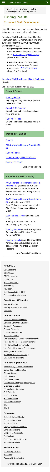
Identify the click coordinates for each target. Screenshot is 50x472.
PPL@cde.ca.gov (29, 68)
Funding (32, 9)
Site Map (17, 451)
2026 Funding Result (15, 215)
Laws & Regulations (12, 429)
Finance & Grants (20, 9)
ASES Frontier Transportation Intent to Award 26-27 (23, 184)
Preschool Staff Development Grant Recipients (23, 80)
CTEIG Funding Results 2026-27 (21, 157)
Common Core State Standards (16, 322)
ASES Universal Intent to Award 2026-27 (23, 146)
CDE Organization (11, 276)
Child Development (11, 379)
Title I (6, 405)
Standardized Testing (12, 401)
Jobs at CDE (9, 285)
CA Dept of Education (18, 2)
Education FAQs (10, 423)
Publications (9, 436)
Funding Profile (14, 11)
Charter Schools (10, 373)
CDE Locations (10, 269)
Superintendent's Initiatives (15, 295)
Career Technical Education (15, 370)
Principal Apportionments (14, 389)
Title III (6, 408)
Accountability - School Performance (18, 366)
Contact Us (8, 279)
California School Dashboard (15, 319)
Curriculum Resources (13, 332)
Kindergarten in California (14, 351)
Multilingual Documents (13, 433)
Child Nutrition (9, 376)
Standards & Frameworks (14, 357)
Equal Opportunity (11, 282)
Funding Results (13, 118)
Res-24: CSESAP (14, 162)
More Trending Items (32, 166)
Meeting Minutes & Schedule (15, 307)
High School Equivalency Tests (16, 345)
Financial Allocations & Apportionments (19, 341)
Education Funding (11, 335)
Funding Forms (13, 152)
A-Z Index (8, 451)
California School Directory (14, 417)
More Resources (13, 442)
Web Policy (8, 454)
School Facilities (10, 395)
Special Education (11, 398)
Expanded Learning (12, 386)
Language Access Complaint (15, 426)
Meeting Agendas (11, 304)
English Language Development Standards (21, 338)
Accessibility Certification (14, 458)
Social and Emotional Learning (16, 354)
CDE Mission (9, 273)
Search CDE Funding (15, 108)
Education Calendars (12, 420)
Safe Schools (9, 392)
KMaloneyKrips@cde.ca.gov (26, 54)
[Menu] (3, 2)
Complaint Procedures (13, 326)
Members (8, 310)
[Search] (46, 3)
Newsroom (8, 288)
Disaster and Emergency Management (19, 382)
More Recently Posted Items (28, 253)
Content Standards (11, 329)
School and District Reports (15, 439)
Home (8, 9)
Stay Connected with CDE (14, 292)
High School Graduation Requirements (19, 348)
